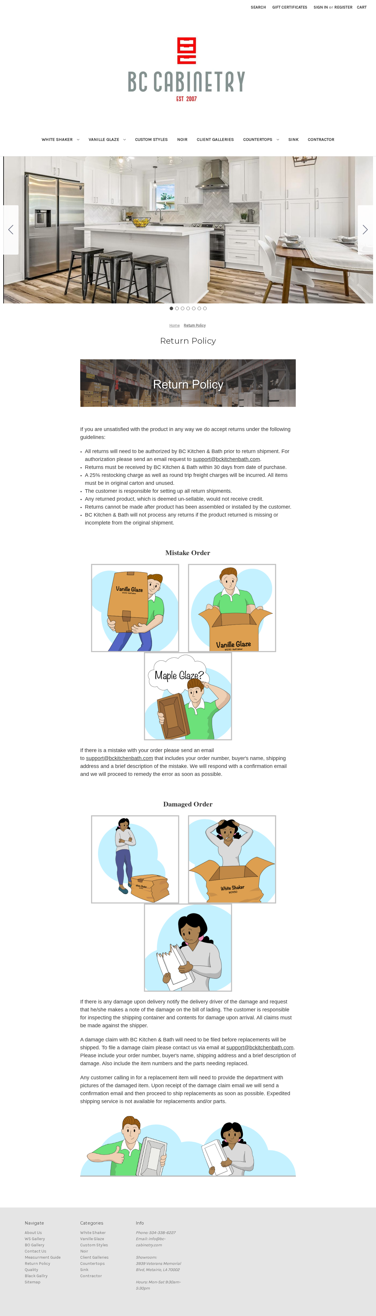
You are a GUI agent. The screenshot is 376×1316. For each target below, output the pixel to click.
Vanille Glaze (104, 139)
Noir (182, 139)
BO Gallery (34, 1244)
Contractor (321, 139)
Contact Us (35, 1251)
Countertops (258, 139)
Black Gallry (36, 1275)
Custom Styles (151, 139)
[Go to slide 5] (193, 308)
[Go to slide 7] (11, 230)
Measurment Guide (43, 1257)
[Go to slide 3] (182, 308)
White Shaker (58, 139)
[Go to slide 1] (171, 308)
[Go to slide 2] (365, 230)
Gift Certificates (289, 7)
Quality (31, 1269)
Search (258, 7)
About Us (33, 1232)
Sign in (321, 7)
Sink (293, 139)
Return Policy (37, 1263)
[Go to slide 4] (188, 308)
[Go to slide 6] (199, 308)
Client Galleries (215, 139)
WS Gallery (35, 1238)
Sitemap (33, 1282)
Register (343, 7)
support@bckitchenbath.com (226, 459)
